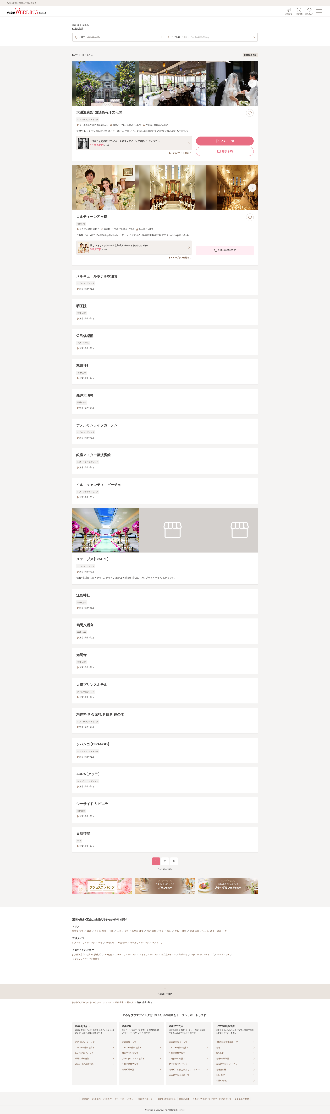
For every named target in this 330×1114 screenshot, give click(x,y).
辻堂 (184, 931)
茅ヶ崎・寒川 (100, 931)
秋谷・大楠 (151, 931)
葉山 (169, 931)
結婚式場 (119, 1002)
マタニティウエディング (202, 954)
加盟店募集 (184, 1099)
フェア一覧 (227, 140)
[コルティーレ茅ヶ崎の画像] (165, 187)
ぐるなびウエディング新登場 (85, 958)
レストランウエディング (83, 942)
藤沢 (126, 931)
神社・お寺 (122, 942)
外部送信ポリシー (146, 1099)
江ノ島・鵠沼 (208, 931)
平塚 (111, 931)
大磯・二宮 (194, 931)
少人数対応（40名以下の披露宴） (86, 954)
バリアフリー (223, 954)
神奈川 (130, 1002)
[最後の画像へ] (252, 83)
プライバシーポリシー (125, 1099)
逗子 (162, 931)
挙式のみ (183, 954)
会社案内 (85, 1099)
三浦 (119, 931)
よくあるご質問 (241, 1099)
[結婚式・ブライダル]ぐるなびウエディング (91, 1002)
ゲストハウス (158, 942)
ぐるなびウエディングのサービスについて (212, 1099)
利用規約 (96, 1099)
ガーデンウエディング (125, 954)
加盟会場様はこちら (167, 1099)
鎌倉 (89, 931)
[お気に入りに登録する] (250, 113)
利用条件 (107, 1099)
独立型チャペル (168, 954)
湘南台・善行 (223, 931)
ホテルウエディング (139, 942)
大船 (177, 931)
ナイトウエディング (148, 954)
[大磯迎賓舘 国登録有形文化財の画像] (165, 83)
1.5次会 (108, 954)
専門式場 (110, 942)
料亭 (100, 942)
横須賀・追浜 (78, 931)
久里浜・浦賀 (137, 931)
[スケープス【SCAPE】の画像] (165, 530)
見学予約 (227, 151)
